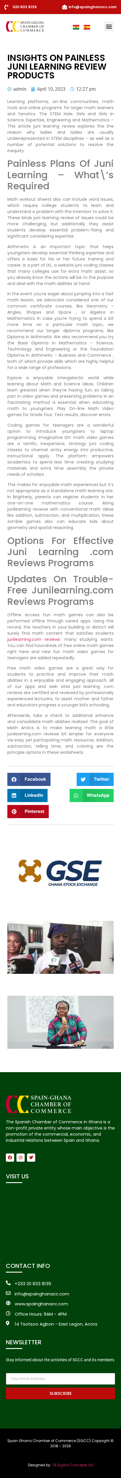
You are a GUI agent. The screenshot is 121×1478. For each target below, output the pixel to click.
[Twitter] (31, 1157)
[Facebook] (10, 1157)
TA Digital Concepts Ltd (72, 1464)
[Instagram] (20, 1157)
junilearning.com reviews (33, 639)
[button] (109, 26)
